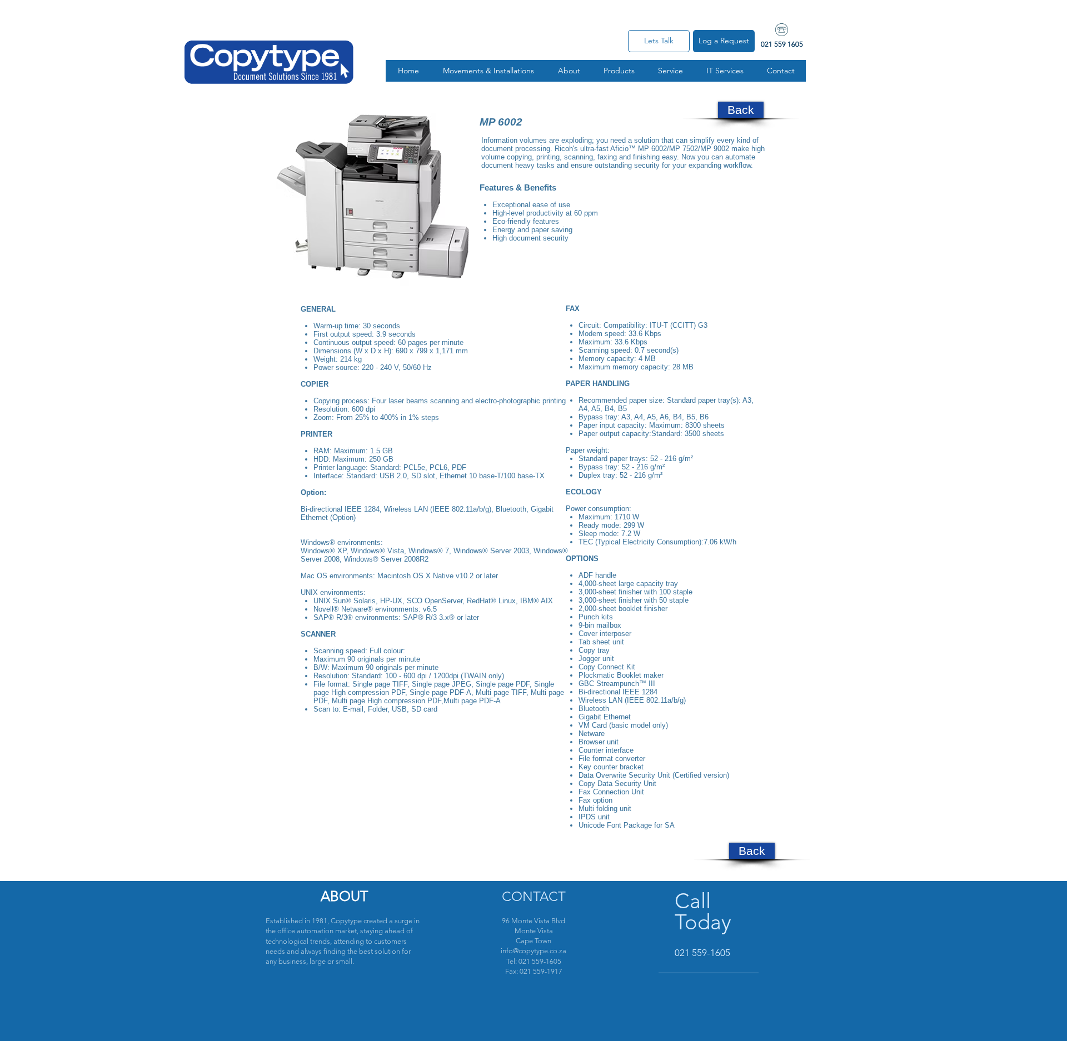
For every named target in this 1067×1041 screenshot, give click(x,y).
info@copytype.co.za (533, 951)
